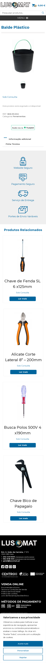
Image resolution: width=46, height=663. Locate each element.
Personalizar (23, 650)
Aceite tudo (23, 644)
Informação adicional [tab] (20, 139)
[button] (21, 18)
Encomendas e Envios (10, 587)
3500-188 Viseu (7, 554)
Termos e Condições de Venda (14, 589)
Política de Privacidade (10, 592)
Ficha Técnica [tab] (13, 144)
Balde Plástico (15, 27)
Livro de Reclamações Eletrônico (15, 596)
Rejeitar (23, 657)
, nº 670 (15, 552)
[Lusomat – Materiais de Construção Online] (15, 7)
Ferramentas (19, 116)
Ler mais (22, 298)
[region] (23, 638)
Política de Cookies (9, 594)
